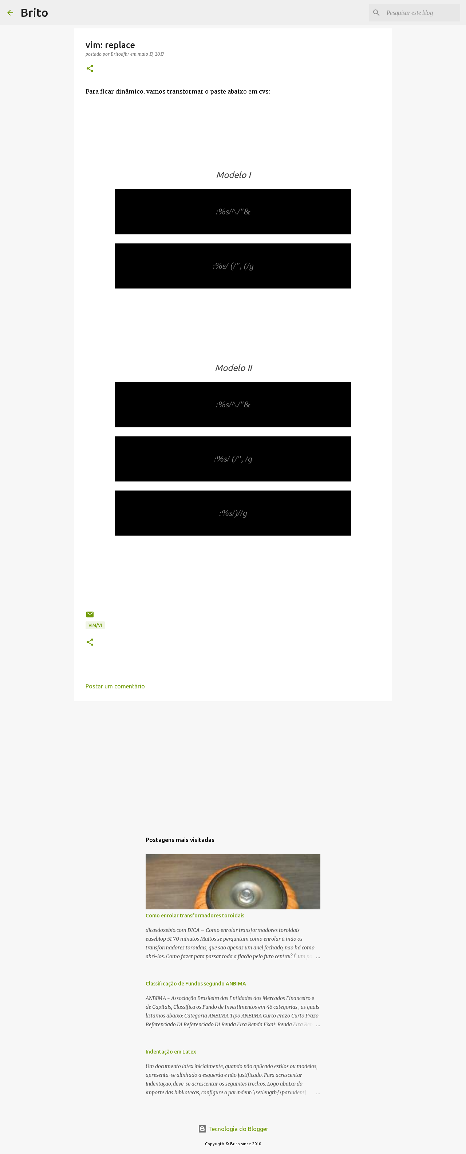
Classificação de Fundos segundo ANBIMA (196, 984)
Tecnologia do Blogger (237, 1129)
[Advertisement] (233, 763)
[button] (90, 69)
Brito (34, 12)
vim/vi (95, 625)
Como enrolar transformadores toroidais (195, 915)
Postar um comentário (115, 686)
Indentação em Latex (171, 1052)
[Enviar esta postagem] (90, 617)
